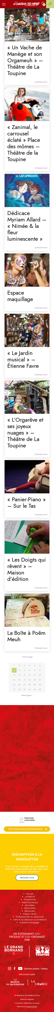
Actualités (30, 905)
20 (19, 680)
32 (19, 689)
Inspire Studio (31, 1006)
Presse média (30, 914)
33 (24, 689)
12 (40, 670)
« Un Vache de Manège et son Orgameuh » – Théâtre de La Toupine (25, 60)
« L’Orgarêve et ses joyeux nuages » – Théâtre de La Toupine (25, 432)
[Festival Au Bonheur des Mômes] (26, 3)
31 (14, 689)
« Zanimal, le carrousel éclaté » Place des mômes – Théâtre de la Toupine (23, 143)
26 (19, 684)
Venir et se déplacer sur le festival (29, 919)
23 (35, 680)
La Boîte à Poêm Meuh (26, 636)
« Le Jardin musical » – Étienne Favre (23, 359)
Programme (30, 899)
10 (29, 670)
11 (34, 670)
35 (35, 689)
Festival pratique (30, 902)
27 (24, 684)
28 (30, 684)
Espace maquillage (20, 296)
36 (40, 689)
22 (30, 680)
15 (24, 675)
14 (19, 675)
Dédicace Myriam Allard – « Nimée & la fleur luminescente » (26, 226)
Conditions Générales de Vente (27, 1003)
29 (35, 684)
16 (29, 675)
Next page (26, 695)
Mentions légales (27, 999)
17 (34, 675)
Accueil (29, 893)
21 (24, 680)
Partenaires (29, 908)
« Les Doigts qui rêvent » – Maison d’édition (26, 569)
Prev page (28, 657)
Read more (42, 82)
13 (14, 675)
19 (14, 680)
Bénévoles (30, 911)
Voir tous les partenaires (25, 829)
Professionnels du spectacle (30, 916)
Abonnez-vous (27, 877)
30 (40, 684)
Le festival (30, 896)
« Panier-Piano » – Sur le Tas (26, 502)
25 (14, 684)
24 (40, 680)
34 (29, 689)
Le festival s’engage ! (30, 922)
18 (40, 675)
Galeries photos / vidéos (35, 968)
